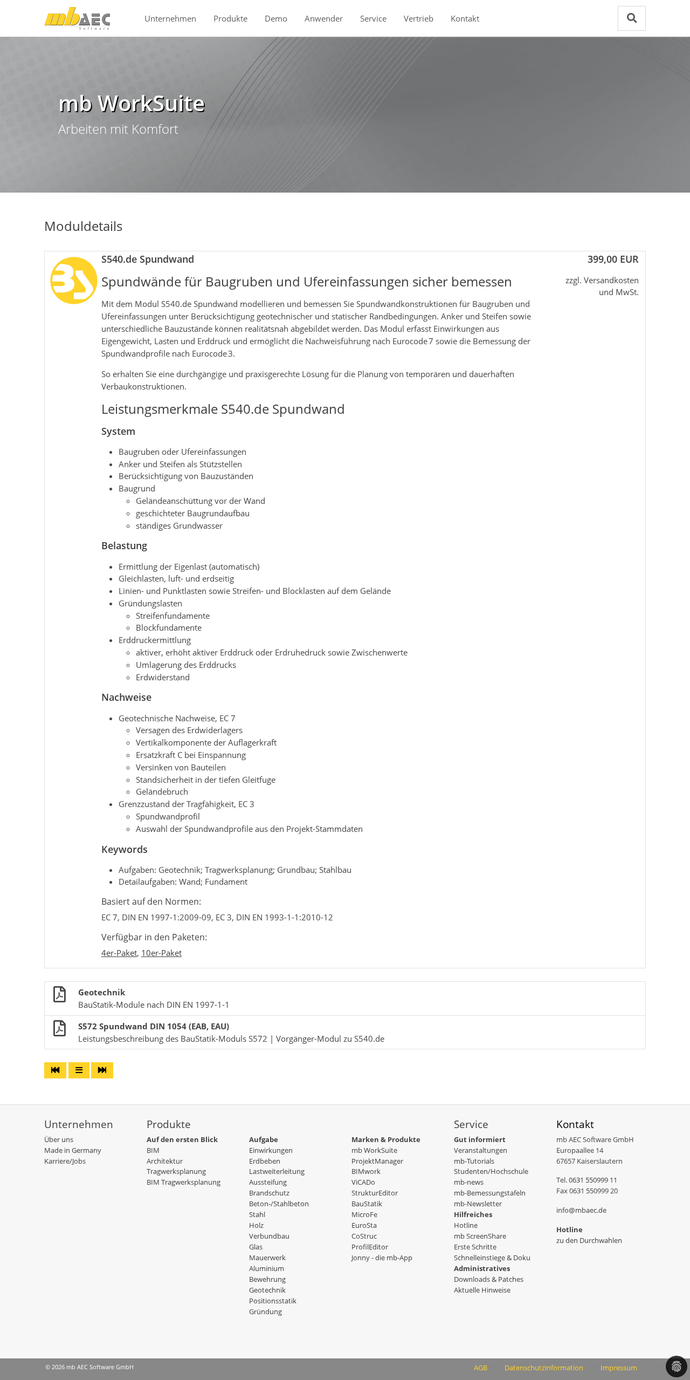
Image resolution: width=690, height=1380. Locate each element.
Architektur (165, 1161)
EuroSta (364, 1225)
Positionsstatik (272, 1301)
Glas (256, 1247)
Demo (276, 18)
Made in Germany (72, 1150)
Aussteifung (268, 1182)
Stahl (257, 1214)
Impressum (619, 1367)
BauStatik (366, 1203)
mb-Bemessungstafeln (490, 1193)
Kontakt (465, 18)
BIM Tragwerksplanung (183, 1182)
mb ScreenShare (480, 1236)
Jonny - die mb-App (381, 1257)
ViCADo (363, 1182)
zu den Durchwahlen (589, 1240)
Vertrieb (418, 18)
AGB (480, 1367)
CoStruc (364, 1236)
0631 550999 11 (593, 1180)
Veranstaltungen (480, 1150)
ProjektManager (377, 1161)
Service (373, 18)
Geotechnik (267, 1290)
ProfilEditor (369, 1247)
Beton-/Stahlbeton (279, 1203)
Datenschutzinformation (544, 1367)
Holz (256, 1225)
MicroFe (364, 1214)
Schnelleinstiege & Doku (492, 1257)
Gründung (265, 1311)
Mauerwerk (267, 1257)
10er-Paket (161, 952)
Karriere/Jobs (65, 1161)
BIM (153, 1150)
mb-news (469, 1182)
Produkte (230, 18)
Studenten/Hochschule (491, 1171)
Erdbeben (264, 1161)
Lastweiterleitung (277, 1171)
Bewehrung (267, 1279)
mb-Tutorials (474, 1161)
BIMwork (366, 1171)
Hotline (466, 1225)
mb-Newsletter (478, 1203)
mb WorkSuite (374, 1150)
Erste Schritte (475, 1247)
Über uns (58, 1139)
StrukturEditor (374, 1193)
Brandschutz (269, 1193)
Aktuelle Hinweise (482, 1290)
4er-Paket (119, 952)
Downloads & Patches (488, 1279)
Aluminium (266, 1268)
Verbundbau (269, 1236)
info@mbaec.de (581, 1210)
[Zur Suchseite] (632, 18)
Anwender (324, 18)
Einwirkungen (271, 1150)
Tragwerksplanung (176, 1171)
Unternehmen (170, 18)
